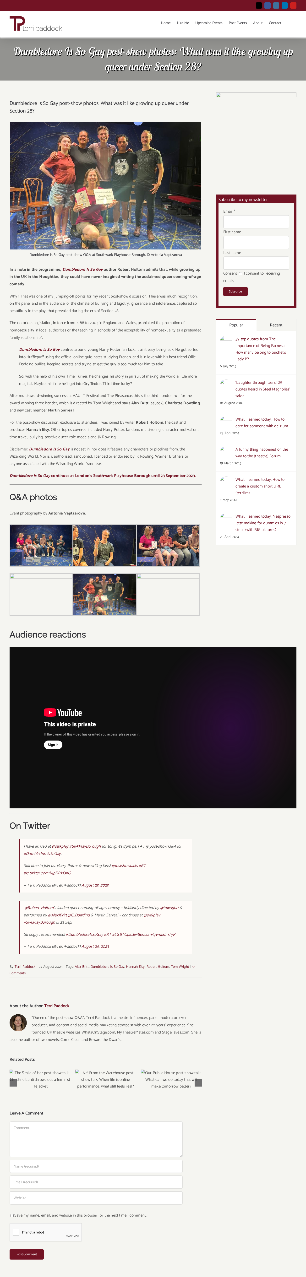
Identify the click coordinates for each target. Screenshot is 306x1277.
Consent (230, 273)
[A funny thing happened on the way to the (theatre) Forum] (226, 449)
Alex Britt (82, 967)
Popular (236, 325)
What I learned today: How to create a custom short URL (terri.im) (260, 486)
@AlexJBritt (57, 915)
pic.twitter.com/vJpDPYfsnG (47, 873)
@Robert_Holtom (39, 907)
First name (232, 232)
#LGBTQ (119, 934)
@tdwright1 (169, 907)
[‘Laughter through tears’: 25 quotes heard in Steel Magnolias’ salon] (226, 382)
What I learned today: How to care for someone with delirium (261, 422)
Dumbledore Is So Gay (107, 967)
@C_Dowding (79, 915)
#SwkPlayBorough (85, 846)
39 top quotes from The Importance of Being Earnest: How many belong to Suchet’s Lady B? (260, 349)
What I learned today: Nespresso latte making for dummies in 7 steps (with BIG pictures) (262, 523)
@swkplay (60, 846)
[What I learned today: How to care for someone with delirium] (226, 419)
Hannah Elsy (135, 967)
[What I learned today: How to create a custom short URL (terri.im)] (226, 479)
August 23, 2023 (95, 885)
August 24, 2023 (95, 946)
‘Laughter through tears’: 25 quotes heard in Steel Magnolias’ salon (262, 389)
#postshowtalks (124, 865)
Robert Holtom (158, 967)
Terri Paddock (25, 967)
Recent (276, 325)
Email (229, 211)
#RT (142, 865)
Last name (232, 252)
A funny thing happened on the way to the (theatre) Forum (261, 453)
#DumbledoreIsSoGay (42, 853)
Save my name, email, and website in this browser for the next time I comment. (80, 1215)
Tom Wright (180, 967)
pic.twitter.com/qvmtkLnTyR (151, 934)
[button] (288, 23)
